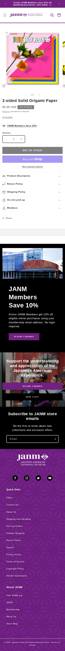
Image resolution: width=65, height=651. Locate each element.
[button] (52, 15)
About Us (11, 512)
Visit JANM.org (14, 595)
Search (10, 547)
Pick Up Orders (14, 526)
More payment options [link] (32, 167)
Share (9, 218)
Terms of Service (15, 561)
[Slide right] (39, 94)
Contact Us (12, 504)
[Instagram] (26, 478)
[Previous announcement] (5, 3)
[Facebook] (15, 478)
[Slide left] (25, 94)
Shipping (6, 111)
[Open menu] (4, 15)
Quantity (6, 133)
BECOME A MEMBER (24, 336)
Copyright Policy (15, 568)
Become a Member (32, 386)
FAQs (9, 497)
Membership (13, 609)
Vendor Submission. (17, 575)
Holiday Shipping (15, 533)
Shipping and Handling (18, 519)
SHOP (9, 602)
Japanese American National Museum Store (30, 642)
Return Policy (13, 540)
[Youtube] (50, 478)
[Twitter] (38, 478)
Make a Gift (32, 397)
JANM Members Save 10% (22, 125)
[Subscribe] (54, 439)
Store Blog (12, 623)
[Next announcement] (59, 3)
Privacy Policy (13, 554)
